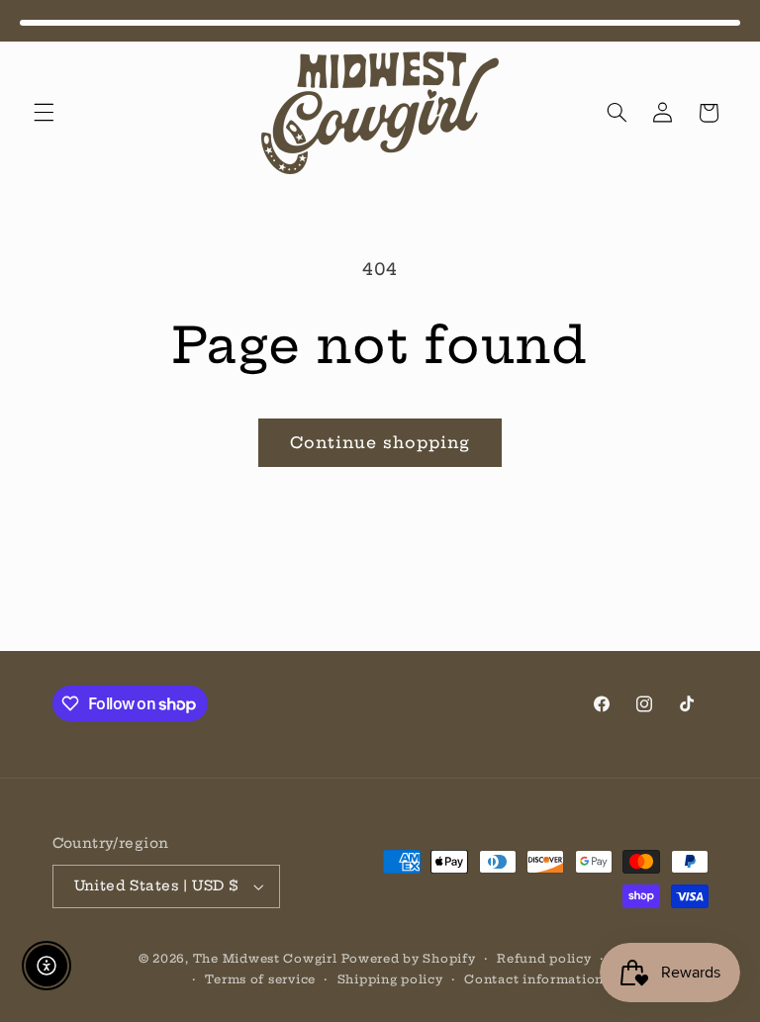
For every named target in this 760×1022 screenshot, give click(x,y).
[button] (43, 113)
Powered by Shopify (408, 959)
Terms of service (260, 979)
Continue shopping (380, 442)
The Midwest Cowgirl (265, 959)
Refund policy (544, 959)
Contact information (534, 979)
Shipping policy (390, 979)
